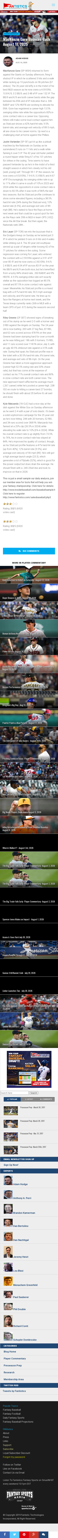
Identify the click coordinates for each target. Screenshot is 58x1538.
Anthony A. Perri (22, 1198)
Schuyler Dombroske (25, 1339)
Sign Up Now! (11, 1165)
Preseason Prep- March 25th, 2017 (33, 1147)
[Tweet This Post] (14, 1535)
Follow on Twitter (12, 1464)
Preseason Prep (13, 1365)
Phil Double (19, 1309)
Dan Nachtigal (21, 1240)
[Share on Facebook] (5, 1535)
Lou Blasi (18, 1270)
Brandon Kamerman (24, 1213)
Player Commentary (11, 34)
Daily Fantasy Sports (13, 1417)
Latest (30, 1099)
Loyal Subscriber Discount (16, 1453)
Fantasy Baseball (12, 1409)
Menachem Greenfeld (25, 1285)
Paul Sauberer (21, 1297)
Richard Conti (20, 1326)
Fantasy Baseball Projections (18, 1421)
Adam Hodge (22, 58)
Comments (47, 1099)
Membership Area (14, 1379)
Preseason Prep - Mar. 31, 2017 (31, 1133)
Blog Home (10, 1351)
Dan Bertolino (20, 1226)
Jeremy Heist (20, 1256)
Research (9, 1372)
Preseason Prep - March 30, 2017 (32, 1107)
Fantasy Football (12, 1413)
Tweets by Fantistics (14, 1391)
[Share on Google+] (34, 1535)
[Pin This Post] (24, 1535)
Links (5, 1441)
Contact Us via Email (13, 1472)
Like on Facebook (12, 1468)
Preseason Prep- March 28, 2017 (32, 1121)
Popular (13, 1099)
